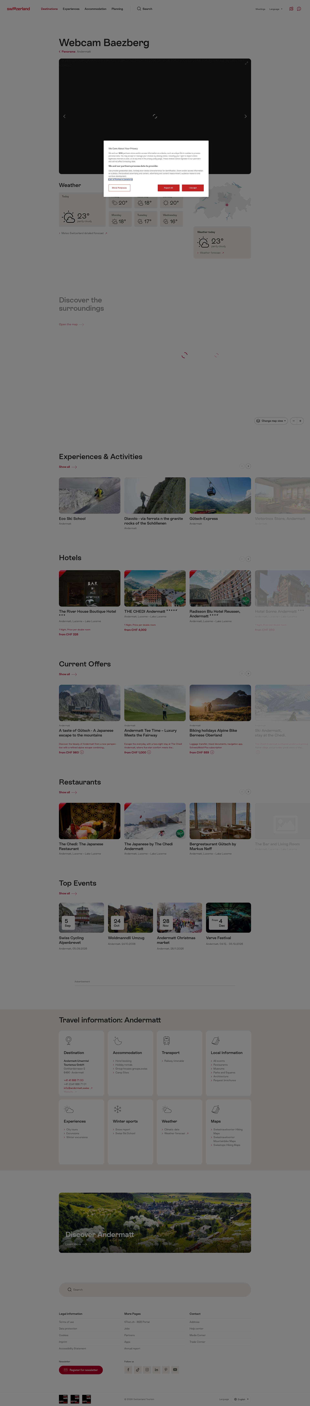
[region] (156, 169)
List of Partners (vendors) (120, 179)
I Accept (193, 188)
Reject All (168, 188)
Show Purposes (119, 188)
